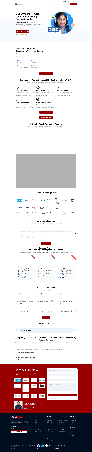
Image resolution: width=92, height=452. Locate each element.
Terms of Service (23, 445)
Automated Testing (50, 422)
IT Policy (60, 436)
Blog (35, 433)
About (36, 420)
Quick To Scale (61, 429)
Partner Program (38, 429)
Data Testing (49, 438)
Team (36, 422)
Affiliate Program (38, 431)
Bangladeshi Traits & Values (63, 420)
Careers (60, 3)
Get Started (73, 3)
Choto (71, 433)
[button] (44, 4)
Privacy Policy (62, 398)
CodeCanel (72, 424)
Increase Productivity (62, 427)
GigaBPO (72, 422)
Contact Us (37, 436)
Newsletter (19, 431)
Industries (55, 3)
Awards (36, 424)
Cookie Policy (14, 446)
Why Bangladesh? (61, 422)
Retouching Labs (73, 420)
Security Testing (49, 427)
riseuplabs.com (14, 450)
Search (64, 1)
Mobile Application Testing (51, 429)
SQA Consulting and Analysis (52, 436)
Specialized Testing (50, 440)
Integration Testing (50, 431)
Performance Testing (50, 424)
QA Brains (72, 435)
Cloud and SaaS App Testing (52, 433)
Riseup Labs (28, 408)
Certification (60, 433)
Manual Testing (49, 420)
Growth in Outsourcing (62, 431)
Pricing (50, 3)
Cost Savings (60, 424)
